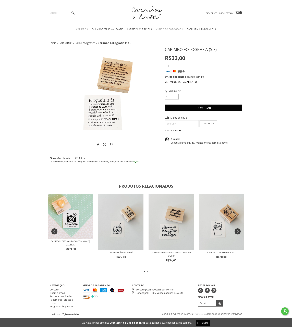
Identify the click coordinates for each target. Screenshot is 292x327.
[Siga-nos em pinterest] (213, 290)
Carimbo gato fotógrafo (221, 252)
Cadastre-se (211, 13)
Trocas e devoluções (61, 296)
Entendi (202, 322)
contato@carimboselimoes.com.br (155, 289)
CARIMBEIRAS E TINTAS (139, 29)
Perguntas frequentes (61, 306)
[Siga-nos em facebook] (207, 290)
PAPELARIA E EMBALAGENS (201, 29)
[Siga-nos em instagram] (200, 290)
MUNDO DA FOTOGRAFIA (169, 29)
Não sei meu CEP (173, 130)
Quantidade (173, 91)
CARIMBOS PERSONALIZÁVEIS (107, 29)
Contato (54, 289)
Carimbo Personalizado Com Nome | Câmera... (70, 243)
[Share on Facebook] (98, 144)
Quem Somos (57, 293)
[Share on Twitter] (104, 144)
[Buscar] (72, 13)
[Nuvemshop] (64, 315)
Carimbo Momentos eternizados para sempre (171, 254)
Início (53, 43)
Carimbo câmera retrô (121, 252)
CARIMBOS (82, 29)
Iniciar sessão (226, 13)
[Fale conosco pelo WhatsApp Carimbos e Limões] (285, 311)
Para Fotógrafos (85, 43)
